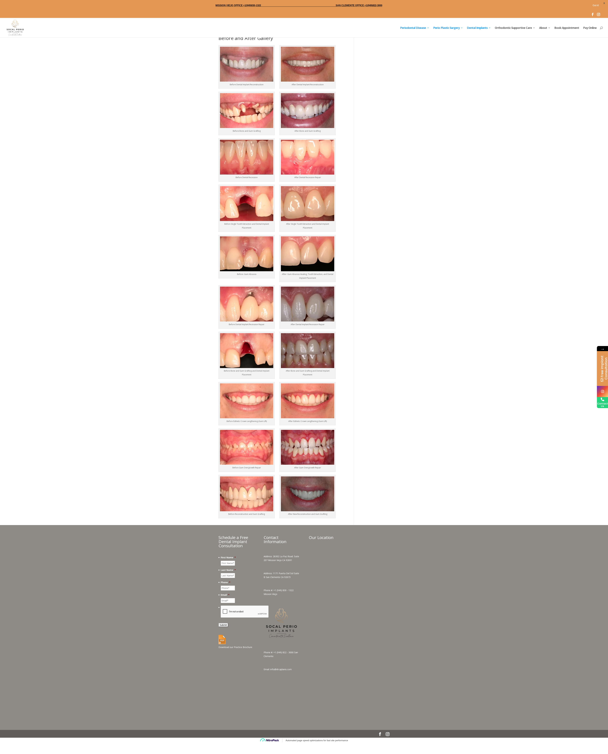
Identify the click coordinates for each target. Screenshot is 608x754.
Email (225, 605)
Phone (225, 593)
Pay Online (590, 28)
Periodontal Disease (413, 28)
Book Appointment (566, 28)
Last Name (228, 580)
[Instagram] (602, 391)
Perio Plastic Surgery (446, 28)
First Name (228, 568)
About (543, 28)
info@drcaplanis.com (281, 680)
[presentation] (245, 622)
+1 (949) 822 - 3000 (283, 663)
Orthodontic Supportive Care (513, 28)
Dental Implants (477, 28)
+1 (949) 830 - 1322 (283, 601)
